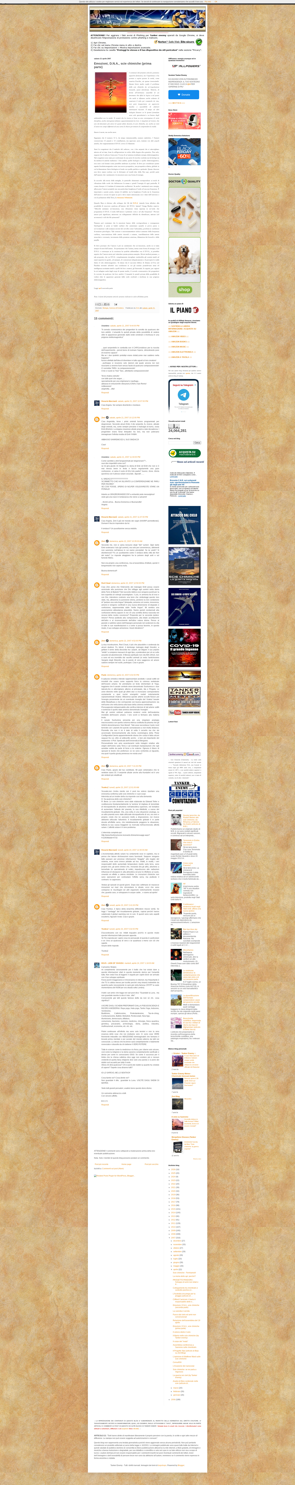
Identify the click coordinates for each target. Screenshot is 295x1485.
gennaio (177, 1395)
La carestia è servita (181, 1311)
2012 (173, 1220)
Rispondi (105, 393)
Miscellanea (188, 950)
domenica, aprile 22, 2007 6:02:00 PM (123, 675)
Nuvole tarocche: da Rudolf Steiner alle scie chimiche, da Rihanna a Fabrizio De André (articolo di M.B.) (191, 820)
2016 (173, 1205)
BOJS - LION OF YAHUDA (112, 963)
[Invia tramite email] (96, 304)
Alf (184, 884)
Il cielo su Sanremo (180, 1117)
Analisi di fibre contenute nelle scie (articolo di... (185, 1382)
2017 (173, 1202)
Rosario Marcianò (109, 401)
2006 (173, 1399)
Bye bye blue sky (190, 929)
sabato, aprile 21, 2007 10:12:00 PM (125, 418)
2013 (173, 1216)
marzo (176, 1388)
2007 (173, 1238)
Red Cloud (105, 583)
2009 (173, 1230)
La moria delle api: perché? (184, 1276)
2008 (173, 1234)
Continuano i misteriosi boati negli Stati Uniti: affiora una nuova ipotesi (192, 907)
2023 (173, 1180)
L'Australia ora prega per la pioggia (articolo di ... (184, 1295)
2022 (173, 1184)
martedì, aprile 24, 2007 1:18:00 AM (139, 963)
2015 (173, 1209)
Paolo (103, 675)
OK (216, 2)
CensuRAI (177, 1362)
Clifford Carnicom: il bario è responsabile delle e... (184, 1300)
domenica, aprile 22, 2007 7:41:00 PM (125, 766)
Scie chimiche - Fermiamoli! (184, 1273)
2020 (173, 1191)
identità (136, 1428)
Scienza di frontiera (116, 308)
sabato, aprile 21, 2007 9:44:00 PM (124, 326)
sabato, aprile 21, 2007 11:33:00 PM (125, 457)
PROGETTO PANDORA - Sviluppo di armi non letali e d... (185, 1282)
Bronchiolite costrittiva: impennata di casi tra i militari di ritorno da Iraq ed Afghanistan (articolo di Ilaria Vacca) (192, 1024)
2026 (173, 1169)
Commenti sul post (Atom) (113, 1169)
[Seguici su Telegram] (183, 414)
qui (100, 288)
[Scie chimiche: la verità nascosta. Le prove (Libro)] (184, 626)
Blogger (181, 1465)
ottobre (176, 1248)
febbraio (177, 1391)
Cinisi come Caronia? (188, 864)
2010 (173, 1227)
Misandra (187, 1099)
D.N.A (135, 203)
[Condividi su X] (102, 304)
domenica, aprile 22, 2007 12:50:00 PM (127, 583)
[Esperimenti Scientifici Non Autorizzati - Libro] (184, 457)
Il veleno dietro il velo (182, 1332)
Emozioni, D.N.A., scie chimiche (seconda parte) (186, 1306)
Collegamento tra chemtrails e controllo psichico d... (185, 1289)
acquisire (125, 1428)
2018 (173, 1198)
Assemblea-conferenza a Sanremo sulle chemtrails (184, 1346)
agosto (176, 1255)
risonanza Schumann (124, 197)
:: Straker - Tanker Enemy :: (184, 1053)
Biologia (105, 308)
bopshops (162, 1465)
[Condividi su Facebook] (105, 304)
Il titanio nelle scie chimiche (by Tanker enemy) (186, 1337)
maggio (176, 1266)
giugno (176, 1262)
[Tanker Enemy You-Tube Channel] (184, 715)
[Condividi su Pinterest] (108, 304)
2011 (173, 1223)
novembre (177, 1244)
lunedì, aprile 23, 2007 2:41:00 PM (124, 905)
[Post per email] (115, 304)
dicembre (177, 1241)
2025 (173, 1173)
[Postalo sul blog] (99, 304)
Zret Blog (176, 1096)
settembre (177, 1251)
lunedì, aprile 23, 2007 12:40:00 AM (133, 850)
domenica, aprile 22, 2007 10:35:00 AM (126, 541)
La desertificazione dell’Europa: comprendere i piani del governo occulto (191, 998)
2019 (173, 1195)
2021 (173, 1187)
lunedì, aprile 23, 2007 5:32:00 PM (123, 929)
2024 (173, 1177)
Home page (126, 1164)
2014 (173, 1213)
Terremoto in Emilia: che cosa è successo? (191, 842)
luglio (175, 1259)
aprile (176, 1269)
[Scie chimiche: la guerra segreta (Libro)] (184, 585)
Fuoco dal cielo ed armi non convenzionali (184, 1316)
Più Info (208, 2)
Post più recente (101, 1164)
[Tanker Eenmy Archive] (184, 681)
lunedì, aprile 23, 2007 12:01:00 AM (124, 787)
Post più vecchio (151, 1164)
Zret (103, 418)
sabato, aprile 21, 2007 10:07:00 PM (133, 401)
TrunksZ (104, 787)
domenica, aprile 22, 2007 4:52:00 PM (125, 641)
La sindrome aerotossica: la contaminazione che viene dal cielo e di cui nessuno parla (191, 975)
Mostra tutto (197, 1159)
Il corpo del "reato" (180, 1341)
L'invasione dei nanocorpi (183, 1366)
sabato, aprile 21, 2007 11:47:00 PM (133, 517)
